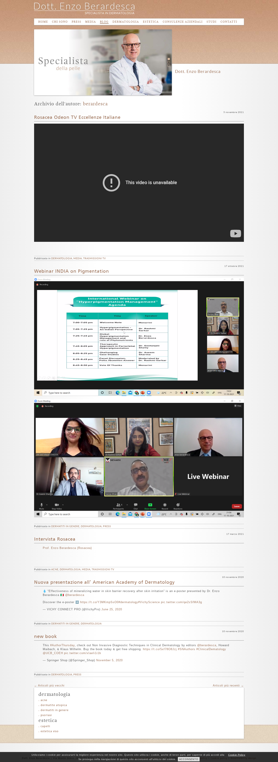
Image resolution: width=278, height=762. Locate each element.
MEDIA (90, 21)
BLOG (104, 21)
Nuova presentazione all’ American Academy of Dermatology (104, 582)
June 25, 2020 (111, 609)
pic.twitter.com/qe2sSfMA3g (181, 602)
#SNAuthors (186, 649)
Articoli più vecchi (49, 685)
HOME (43, 21)
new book (45, 636)
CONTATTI (228, 21)
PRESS (76, 21)
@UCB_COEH (53, 653)
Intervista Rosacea (55, 539)
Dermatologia (61, 258)
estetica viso (50, 731)
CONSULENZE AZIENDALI (183, 21)
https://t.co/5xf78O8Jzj (160, 649)
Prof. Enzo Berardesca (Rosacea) (67, 548)
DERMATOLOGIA (126, 21)
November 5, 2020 (109, 660)
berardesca (95, 104)
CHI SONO (60, 21)
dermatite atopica (54, 705)
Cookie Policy (236, 755)
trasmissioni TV (94, 258)
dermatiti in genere (65, 526)
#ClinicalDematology (211, 649)
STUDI (212, 21)
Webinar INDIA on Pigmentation (71, 271)
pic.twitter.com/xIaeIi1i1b (82, 653)
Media (77, 258)
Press (107, 526)
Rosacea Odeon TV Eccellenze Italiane (77, 117)
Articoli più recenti (228, 685)
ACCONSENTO (188, 759)
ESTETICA (151, 21)
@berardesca (74, 595)
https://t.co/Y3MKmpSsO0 (99, 602)
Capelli (45, 726)
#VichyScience (149, 602)
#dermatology (128, 602)
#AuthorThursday (62, 645)
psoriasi (46, 715)
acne (54, 569)
